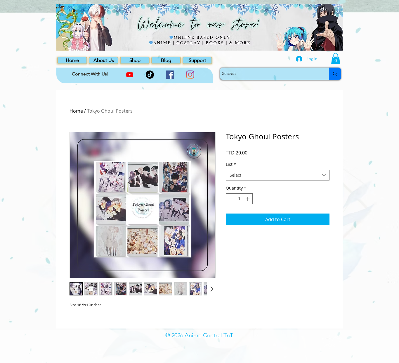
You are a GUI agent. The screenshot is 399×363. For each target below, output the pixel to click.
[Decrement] (230, 199)
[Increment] (248, 199)
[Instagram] (190, 74)
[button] (335, 58)
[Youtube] (130, 74)
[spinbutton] (239, 199)
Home (76, 111)
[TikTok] (150, 74)
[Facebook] (170, 74)
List (231, 164)
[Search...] (335, 74)
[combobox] (277, 175)
